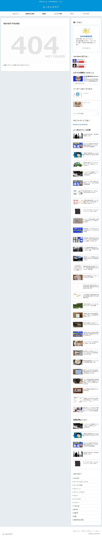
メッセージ (97, 531)
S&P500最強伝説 (86, 36)
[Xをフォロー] (83, 48)
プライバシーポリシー (86, 531)
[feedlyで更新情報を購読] (87, 48)
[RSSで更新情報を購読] (89, 48)
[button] (97, 113)
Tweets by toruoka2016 (80, 124)
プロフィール (76, 531)
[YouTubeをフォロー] (85, 48)
